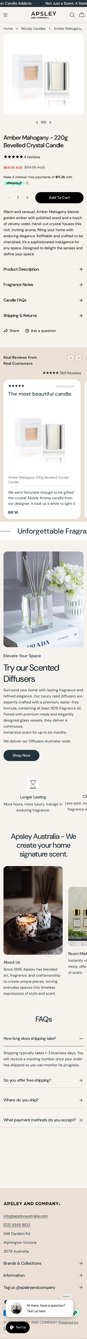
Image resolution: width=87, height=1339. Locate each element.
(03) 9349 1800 (16, 1224)
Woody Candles (33, 28)
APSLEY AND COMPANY (37, 1322)
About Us (11, 962)
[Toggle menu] (5, 15)
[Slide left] (37, 122)
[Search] (72, 15)
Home (8, 28)
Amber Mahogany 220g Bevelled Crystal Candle (38, 479)
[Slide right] (50, 122)
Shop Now (21, 755)
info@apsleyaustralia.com (25, 1216)
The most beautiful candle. (40, 394)
